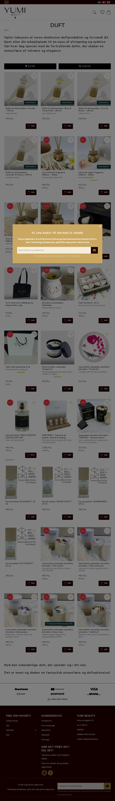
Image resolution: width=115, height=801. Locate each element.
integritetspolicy (76, 256)
